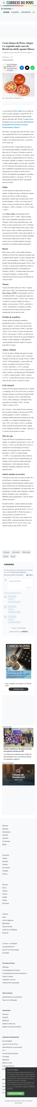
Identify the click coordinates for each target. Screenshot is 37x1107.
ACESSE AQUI (18, 689)
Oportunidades (8, 763)
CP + (4, 1050)
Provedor (5, 1057)
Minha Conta (7, 1063)
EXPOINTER (26, 12)
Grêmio (5, 914)
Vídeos (4, 858)
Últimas (5, 826)
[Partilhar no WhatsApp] (32, 68)
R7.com (5, 1093)
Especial (5, 933)
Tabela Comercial (8, 1024)
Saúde (4, 897)
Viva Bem (5, 953)
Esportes (5, 903)
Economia (6, 8)
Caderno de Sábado (9, 930)
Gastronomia (7, 926)
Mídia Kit (5, 1020)
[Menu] (4, 3)
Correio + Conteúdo (9, 943)
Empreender (7, 727)
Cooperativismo (8, 947)
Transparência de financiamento (14, 973)
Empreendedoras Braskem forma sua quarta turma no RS (18, 749)
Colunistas (6, 841)
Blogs (4, 844)
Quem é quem (7, 976)
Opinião (5, 838)
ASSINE (6, 12)
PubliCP (5, 835)
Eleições (5, 829)
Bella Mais (6, 923)
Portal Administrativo (10, 1053)
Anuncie (5, 1014)
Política (5, 864)
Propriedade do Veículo (11, 970)
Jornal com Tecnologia (10, 950)
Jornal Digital (7, 1041)
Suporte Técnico (8, 1066)
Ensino (4, 894)
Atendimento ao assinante (12, 997)
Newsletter (6, 832)
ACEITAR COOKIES (15, 1093)
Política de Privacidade (10, 983)
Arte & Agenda (7, 920)
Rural (4, 888)
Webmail (5, 1060)
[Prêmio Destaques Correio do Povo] (18, 661)
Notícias (5, 861)
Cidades (5, 871)
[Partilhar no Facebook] (22, 68)
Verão (4, 900)
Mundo (5, 885)
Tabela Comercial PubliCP (11, 1027)
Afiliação (5, 967)
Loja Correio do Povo (10, 1044)
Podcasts (5, 855)
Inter (4, 917)
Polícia (4, 874)
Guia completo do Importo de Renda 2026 (18, 684)
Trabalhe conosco (9, 979)
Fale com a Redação (9, 1000)
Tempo (4, 891)
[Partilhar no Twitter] (27, 68)
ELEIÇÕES (15, 12)
